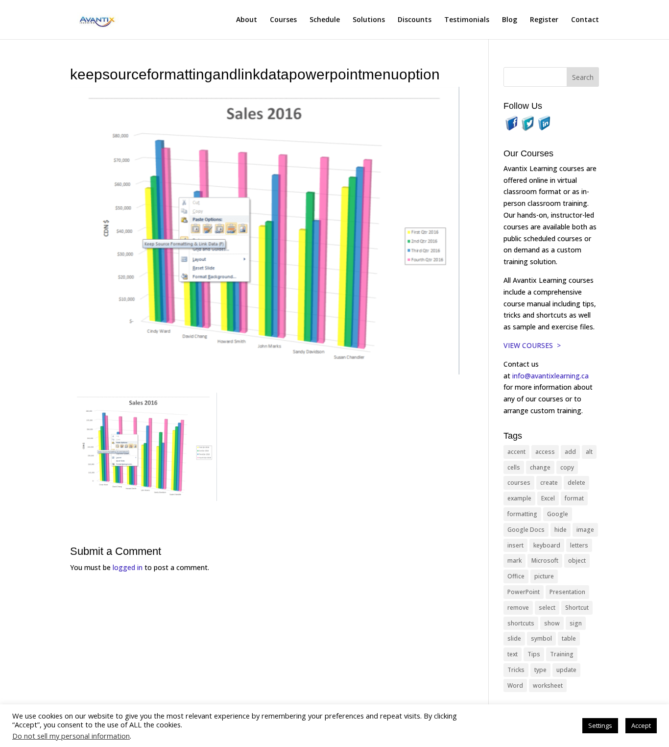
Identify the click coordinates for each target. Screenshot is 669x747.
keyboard (546, 545)
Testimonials (466, 20)
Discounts (414, 20)
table (569, 638)
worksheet (548, 685)
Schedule (325, 20)
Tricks (516, 670)
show (552, 623)
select (547, 607)
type (540, 670)
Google (557, 514)
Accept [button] (641, 725)
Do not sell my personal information (71, 736)
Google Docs (526, 529)
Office (516, 576)
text (512, 654)
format (574, 498)
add (570, 452)
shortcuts (520, 623)
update (566, 670)
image (585, 529)
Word (515, 685)
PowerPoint (523, 592)
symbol (541, 638)
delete (576, 482)
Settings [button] (600, 725)
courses (518, 482)
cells (513, 467)
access (545, 452)
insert (515, 545)
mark (514, 560)
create (549, 482)
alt (589, 452)
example (519, 498)
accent (516, 452)
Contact (585, 20)
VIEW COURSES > (532, 345)
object (577, 560)
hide (560, 529)
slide (514, 638)
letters (579, 545)
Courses (283, 20)
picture (544, 576)
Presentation (567, 592)
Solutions (369, 20)
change (540, 467)
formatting (522, 514)
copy (567, 467)
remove (518, 607)
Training (561, 654)
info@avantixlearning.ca (551, 375)
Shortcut (577, 607)
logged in (128, 567)
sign (576, 623)
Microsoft (544, 560)
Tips (533, 654)
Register (544, 20)
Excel (548, 498)
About (246, 20)
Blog (509, 20)
